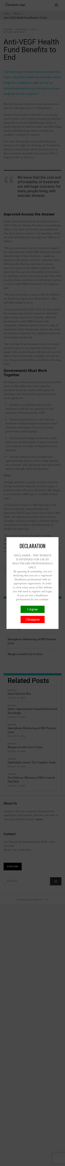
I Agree (32, 609)
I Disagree (32, 619)
